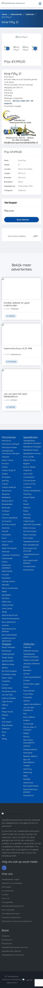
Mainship (5, 585)
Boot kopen (28, 538)
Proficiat (5, 574)
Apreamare (6, 490)
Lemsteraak (28, 724)
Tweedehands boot (31, 541)
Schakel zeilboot (30, 749)
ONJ (3, 718)
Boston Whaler (29, 467)
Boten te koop (29, 528)
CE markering (7, 891)
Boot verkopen (8, 910)
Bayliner (26, 463)
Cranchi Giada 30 (9, 487)
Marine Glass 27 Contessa (29, 728)
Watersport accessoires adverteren (17, 921)
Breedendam (7, 504)
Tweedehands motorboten (13, 955)
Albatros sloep (8, 664)
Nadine (26, 733)
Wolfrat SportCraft (10, 615)
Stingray (26, 518)
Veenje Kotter (7, 605)
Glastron (26, 507)
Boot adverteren (9, 622)
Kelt (25, 713)
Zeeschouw (28, 782)
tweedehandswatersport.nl (13, 906)
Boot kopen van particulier (30, 549)
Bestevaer (6, 507)
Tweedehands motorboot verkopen (11, 452)
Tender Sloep (7, 657)
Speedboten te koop (32, 453)
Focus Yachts (7, 541)
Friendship (27, 697)
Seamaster (27, 753)
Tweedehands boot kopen (31, 555)
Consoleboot (28, 477)
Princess (5, 463)
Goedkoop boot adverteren (8, 639)
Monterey (27, 494)
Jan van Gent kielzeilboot (28, 708)
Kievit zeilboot (29, 717)
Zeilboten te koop (30, 651)
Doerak (5, 531)
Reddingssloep (8, 654)
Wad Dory (27, 769)
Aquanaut (6, 494)
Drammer (6, 528)
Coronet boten (29, 480)
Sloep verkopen (8, 647)
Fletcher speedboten (32, 490)
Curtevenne (6, 521)
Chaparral (27, 470)
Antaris (5, 667)
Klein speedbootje (31, 545)
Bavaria (26, 667)
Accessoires (28, 570)
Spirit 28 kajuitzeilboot (28, 760)
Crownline (27, 487)
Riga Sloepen (7, 725)
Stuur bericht (23, 219)
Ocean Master (29, 497)
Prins (25, 501)
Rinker (26, 511)
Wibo (25, 776)
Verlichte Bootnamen (10, 618)
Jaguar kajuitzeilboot (32, 704)
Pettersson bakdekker (6, 566)
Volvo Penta (7, 608)
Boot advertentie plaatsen (30, 561)
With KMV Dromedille (32, 524)
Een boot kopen (30, 531)
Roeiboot (6, 728)
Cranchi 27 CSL (29, 484)
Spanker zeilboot (30, 756)
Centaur (26, 674)
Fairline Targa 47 (9, 470)
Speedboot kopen (30, 450)
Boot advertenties (9, 635)
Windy (4, 612)
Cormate (5, 514)
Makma (5, 705)
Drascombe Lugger (31, 684)
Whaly (4, 739)
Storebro (5, 598)
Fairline (5, 467)
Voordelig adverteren (11, 913)
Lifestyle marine (8, 581)
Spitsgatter (6, 595)
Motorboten (7, 943)
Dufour (26, 687)
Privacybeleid (7, 902)
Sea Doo (27, 514)
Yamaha (5, 625)
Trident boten (28, 521)
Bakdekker (6, 497)
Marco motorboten (10, 588)
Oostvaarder (7, 558)
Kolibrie (26, 720)
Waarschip (27, 772)
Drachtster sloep (9, 674)
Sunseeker (6, 477)
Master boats (7, 712)
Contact (5, 894)
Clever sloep (7, 678)
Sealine (5, 474)
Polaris (5, 562)
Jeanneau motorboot (11, 555)
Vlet (3, 735)
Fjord (4, 538)
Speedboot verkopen (32, 447)
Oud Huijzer (6, 722)
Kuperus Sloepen (9, 698)
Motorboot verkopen (10, 444)
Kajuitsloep (6, 651)
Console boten (29, 566)
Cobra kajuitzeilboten (32, 677)
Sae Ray (5, 480)
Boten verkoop (29, 535)
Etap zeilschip (28, 691)
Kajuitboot (6, 578)
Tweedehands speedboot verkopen (32, 441)
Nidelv (4, 591)
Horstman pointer (9, 691)
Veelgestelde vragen (10, 879)
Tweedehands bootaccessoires (15, 947)
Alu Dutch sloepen (9, 671)
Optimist (26, 746)
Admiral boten (7, 661)
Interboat (5, 551)
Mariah (26, 504)
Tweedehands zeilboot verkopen (30, 655)
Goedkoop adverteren (11, 917)
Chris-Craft (27, 474)
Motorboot (6, 440)
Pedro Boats (7, 571)
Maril (4, 708)
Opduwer (5, 457)
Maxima (5, 715)
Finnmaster (6, 535)
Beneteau (27, 670)
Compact (5, 511)
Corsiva (5, 684)
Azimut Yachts (7, 460)
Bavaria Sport (7, 501)
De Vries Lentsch (9, 524)
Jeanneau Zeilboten (31, 663)
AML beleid (6, 887)
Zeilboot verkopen (31, 660)
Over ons (6, 898)
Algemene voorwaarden (12, 883)
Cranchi (5, 484)
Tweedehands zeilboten (11, 951)
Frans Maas (28, 694)
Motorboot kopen (9, 447)
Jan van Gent (7, 695)
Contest (26, 680)
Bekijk (21, 293)
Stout (4, 732)
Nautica (26, 736)
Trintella (26, 765)
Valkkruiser (6, 602)
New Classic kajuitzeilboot (28, 741)
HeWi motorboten (9, 548)
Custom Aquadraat (10, 518)
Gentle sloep (7, 688)
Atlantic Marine (29, 460)
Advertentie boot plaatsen (9, 630)
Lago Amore (7, 701)
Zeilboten (27, 647)
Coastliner (6, 681)
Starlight (26, 779)
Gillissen (5, 545)
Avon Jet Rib (28, 457)
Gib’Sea (26, 701)
